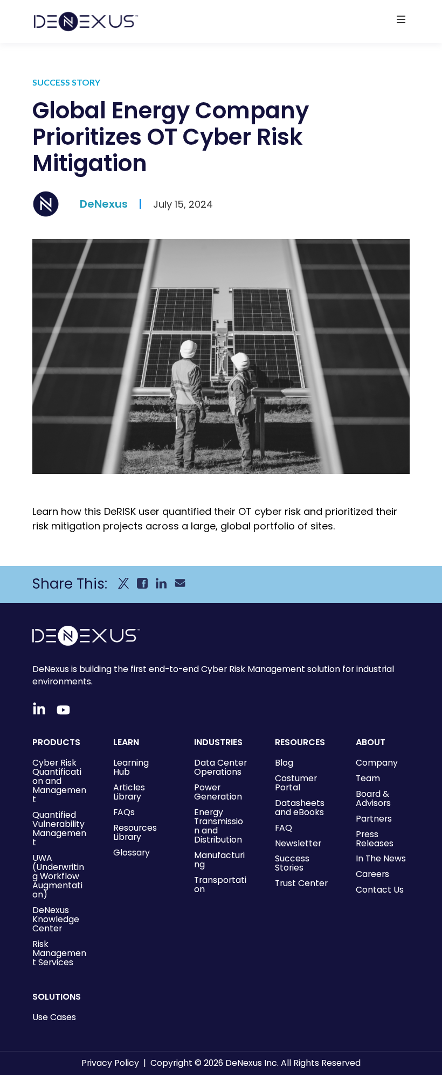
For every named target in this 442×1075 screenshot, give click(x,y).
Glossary (131, 852)
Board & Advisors (373, 798)
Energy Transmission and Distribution (218, 826)
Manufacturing (219, 860)
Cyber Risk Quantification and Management (59, 781)
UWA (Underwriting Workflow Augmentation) (58, 876)
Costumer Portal (296, 783)
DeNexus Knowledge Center (55, 919)
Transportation (220, 884)
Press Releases (374, 839)
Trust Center (301, 883)
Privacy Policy (110, 1063)
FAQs (124, 812)
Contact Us (380, 889)
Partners (374, 818)
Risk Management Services (59, 953)
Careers (372, 874)
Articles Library (129, 792)
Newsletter (298, 843)
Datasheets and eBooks (299, 807)
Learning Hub (131, 767)
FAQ (283, 827)
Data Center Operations (220, 767)
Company (377, 762)
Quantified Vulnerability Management (59, 828)
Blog (284, 762)
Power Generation (218, 792)
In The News (381, 858)
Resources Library (135, 832)
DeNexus (104, 203)
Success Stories (292, 863)
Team (368, 778)
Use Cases (54, 1017)
